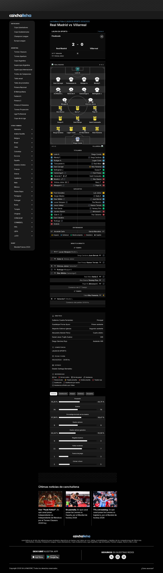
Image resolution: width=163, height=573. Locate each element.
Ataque (72, 393)
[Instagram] (117, 557)
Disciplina (90, 393)
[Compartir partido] (102, 36)
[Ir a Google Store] (52, 557)
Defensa (80, 393)
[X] (111, 557)
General (53, 393)
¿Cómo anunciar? (147, 568)
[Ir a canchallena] (20, 15)
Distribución (63, 393)
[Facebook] (124, 557)
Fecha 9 (101, 31)
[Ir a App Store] (37, 557)
